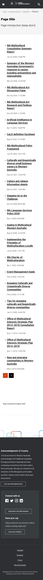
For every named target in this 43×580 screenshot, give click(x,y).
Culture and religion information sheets (17, 183)
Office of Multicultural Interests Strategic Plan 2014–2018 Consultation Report (20, 323)
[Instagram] (16, 500)
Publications (26, 12)
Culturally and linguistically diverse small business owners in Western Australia (21, 165)
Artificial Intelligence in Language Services (19, 121)
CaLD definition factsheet (21, 134)
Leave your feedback (15, 532)
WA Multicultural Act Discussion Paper (18, 89)
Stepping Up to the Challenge (17, 197)
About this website (20, 565)
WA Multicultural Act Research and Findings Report (19, 105)
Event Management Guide (21, 272)
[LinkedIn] (21, 500)
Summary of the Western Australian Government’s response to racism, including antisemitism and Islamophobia (21, 70)
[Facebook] (6, 500)
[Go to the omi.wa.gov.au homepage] (20, 3)
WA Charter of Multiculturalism (16, 259)
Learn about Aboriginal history (13, 484)
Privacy (20, 560)
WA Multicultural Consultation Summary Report (19, 49)
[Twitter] (11, 500)
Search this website (37, 3)
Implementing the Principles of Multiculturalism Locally (20, 243)
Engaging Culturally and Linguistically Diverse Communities (19, 286)
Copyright (20, 550)
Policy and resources (14, 12)
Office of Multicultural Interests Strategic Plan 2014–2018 (20, 343)
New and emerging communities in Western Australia (20, 361)
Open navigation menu (2, 3)
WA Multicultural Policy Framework (19, 147)
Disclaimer (20, 555)
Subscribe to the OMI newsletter (18, 511)
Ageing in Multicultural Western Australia (19, 226)
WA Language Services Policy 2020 (19, 212)
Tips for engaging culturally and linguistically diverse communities (21, 304)
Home (4, 12)
